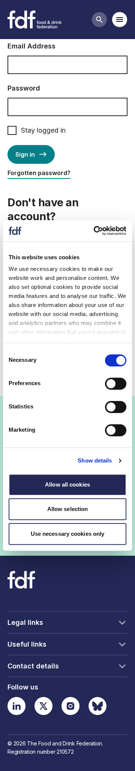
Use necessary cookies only (68, 534)
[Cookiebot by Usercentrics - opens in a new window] (95, 231)
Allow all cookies (67, 484)
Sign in (25, 154)
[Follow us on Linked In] (17, 706)
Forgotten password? (39, 173)
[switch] (115, 384)
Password (24, 88)
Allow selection (67, 509)
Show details (95, 460)
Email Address (32, 46)
